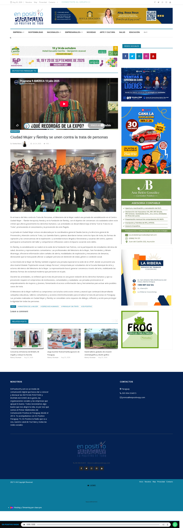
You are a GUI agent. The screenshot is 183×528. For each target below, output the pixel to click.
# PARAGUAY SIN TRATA (70, 306)
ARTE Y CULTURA (107, 32)
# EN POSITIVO (86, 306)
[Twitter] (159, 2)
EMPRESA (17, 32)
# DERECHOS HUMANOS (50, 306)
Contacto (52, 2)
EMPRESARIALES (72, 32)
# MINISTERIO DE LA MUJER (28, 306)
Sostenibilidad (35, 32)
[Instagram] (167, 2)
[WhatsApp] (163, 2)
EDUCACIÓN (134, 32)
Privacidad (43, 2)
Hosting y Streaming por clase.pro (28, 507)
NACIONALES (53, 32)
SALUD (122, 32)
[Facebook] (155, 2)
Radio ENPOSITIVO (91, 502)
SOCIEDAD (91, 32)
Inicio (141, 482)
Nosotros (29, 2)
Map (35, 2)
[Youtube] (170, 2)
